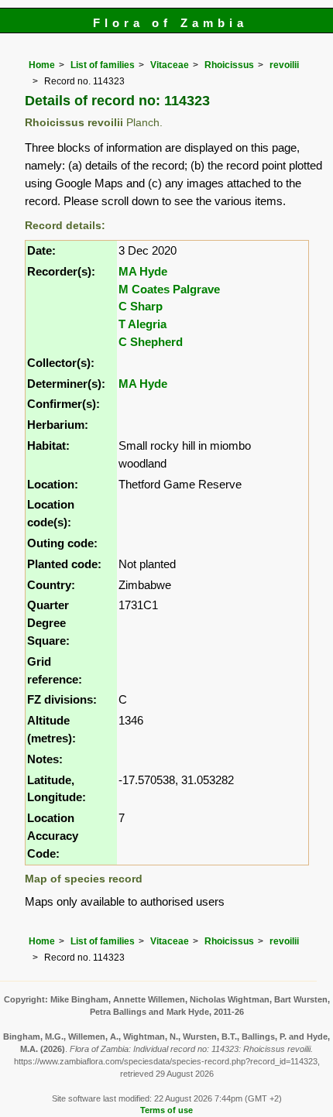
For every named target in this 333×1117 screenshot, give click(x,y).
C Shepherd (150, 341)
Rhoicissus (229, 65)
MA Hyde (142, 271)
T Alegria (142, 324)
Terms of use (166, 1110)
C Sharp (140, 306)
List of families (102, 65)
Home (42, 65)
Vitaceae (169, 65)
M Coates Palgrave (169, 289)
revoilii (284, 65)
